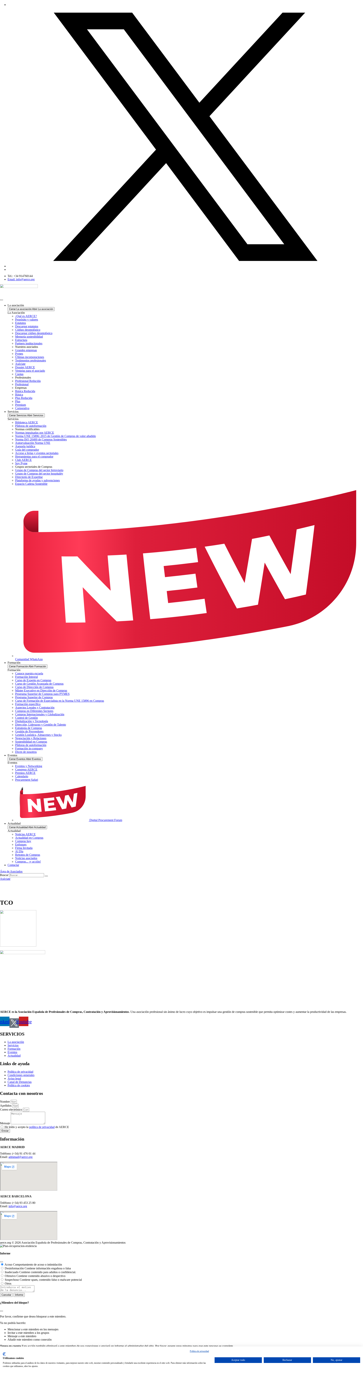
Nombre (5, 1101)
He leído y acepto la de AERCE (37, 1127)
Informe (19, 1294)
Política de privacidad (199, 1351)
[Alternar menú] (1, 299)
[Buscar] (46, 876)
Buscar (4, 875)
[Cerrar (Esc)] (1, 1261)
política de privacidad (42, 1127)
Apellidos (6, 1105)
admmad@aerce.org (21, 1157)
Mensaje (5, 1123)
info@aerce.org (18, 1206)
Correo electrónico (11, 1109)
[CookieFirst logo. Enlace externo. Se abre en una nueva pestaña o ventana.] (4, 1354)
